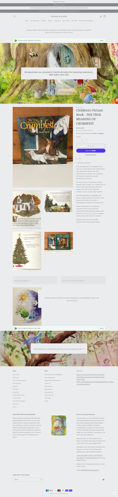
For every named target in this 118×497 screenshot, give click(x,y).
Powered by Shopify (64, 493)
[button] (14, 16)
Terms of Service (49, 395)
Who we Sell (16, 374)
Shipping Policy (49, 392)
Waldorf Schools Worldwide (52, 380)
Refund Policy (48, 389)
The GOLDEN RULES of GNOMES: (53, 374)
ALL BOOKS (16, 392)
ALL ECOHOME (17, 398)
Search (14, 406)
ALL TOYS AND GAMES (19, 395)
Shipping (78, 130)
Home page (16, 404)
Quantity (78, 136)
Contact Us (48, 383)
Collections (16, 377)
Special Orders (49, 386)
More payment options (90, 154)
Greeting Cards (17, 383)
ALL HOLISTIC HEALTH (19, 401)
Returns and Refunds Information (73, 280)
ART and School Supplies (19, 380)
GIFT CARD (15, 389)
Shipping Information (22, 280)
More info (101, 40)
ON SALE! (15, 386)
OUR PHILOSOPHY (50, 377)
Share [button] (79, 158)
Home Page (48, 398)
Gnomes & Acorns (56, 493)
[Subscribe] (41, 479)
